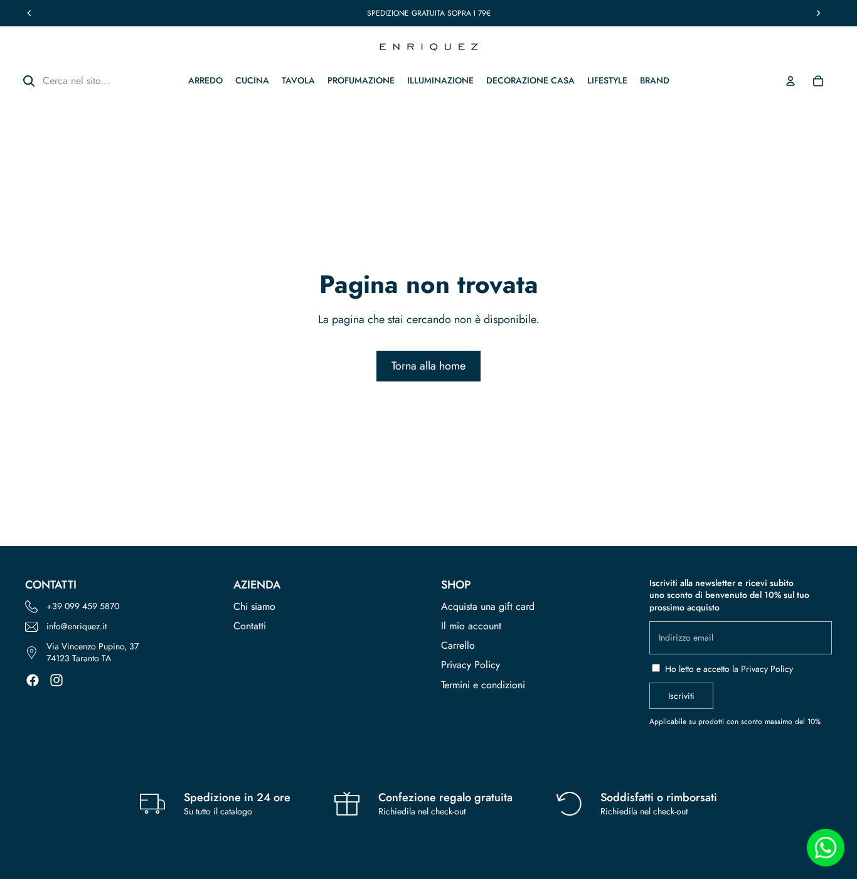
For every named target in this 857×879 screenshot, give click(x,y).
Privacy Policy (470, 665)
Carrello (458, 645)
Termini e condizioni (483, 685)
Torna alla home (428, 366)
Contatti (249, 626)
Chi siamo (254, 606)
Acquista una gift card (488, 606)
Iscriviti (681, 696)
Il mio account (471, 626)
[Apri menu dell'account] (790, 81)
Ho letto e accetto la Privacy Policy (729, 669)
